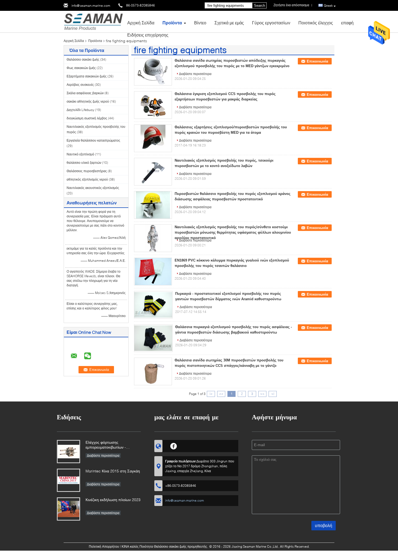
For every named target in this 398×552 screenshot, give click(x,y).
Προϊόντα (172, 22)
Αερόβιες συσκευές (80, 85)
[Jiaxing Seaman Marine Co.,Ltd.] (93, 21)
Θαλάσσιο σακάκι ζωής (83, 59)
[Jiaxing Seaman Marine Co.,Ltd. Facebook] (173, 445)
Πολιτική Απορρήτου (104, 546)
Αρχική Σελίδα (140, 22)
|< (211, 394)
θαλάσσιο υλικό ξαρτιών (84, 163)
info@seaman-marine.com (90, 6)
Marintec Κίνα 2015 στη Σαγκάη (113, 471)
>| (272, 394)
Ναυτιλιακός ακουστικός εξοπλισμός (93, 188)
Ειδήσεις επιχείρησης (147, 34)
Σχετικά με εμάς (229, 22)
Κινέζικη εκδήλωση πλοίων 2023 (113, 499)
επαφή (347, 22)
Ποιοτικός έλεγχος (315, 22)
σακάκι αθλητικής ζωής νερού (88, 101)
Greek (328, 6)
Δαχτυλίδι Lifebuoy (80, 110)
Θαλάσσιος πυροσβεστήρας (87, 171)
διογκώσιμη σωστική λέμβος (87, 118)
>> (262, 394)
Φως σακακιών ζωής (81, 68)
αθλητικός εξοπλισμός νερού (87, 179)
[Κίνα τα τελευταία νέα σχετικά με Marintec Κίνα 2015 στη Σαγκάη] (68, 480)
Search (259, 6)
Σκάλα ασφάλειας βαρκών (85, 93)
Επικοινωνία (317, 61)
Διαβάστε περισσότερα (195, 74)
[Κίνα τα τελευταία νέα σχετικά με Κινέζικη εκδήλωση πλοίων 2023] (68, 509)
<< (221, 394)
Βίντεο (200, 22)
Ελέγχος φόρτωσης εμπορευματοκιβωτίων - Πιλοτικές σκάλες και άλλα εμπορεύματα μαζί (107, 445)
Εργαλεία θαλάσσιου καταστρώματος (93, 140)
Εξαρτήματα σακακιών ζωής (87, 76)
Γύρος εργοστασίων (271, 22)
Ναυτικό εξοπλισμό (80, 154)
